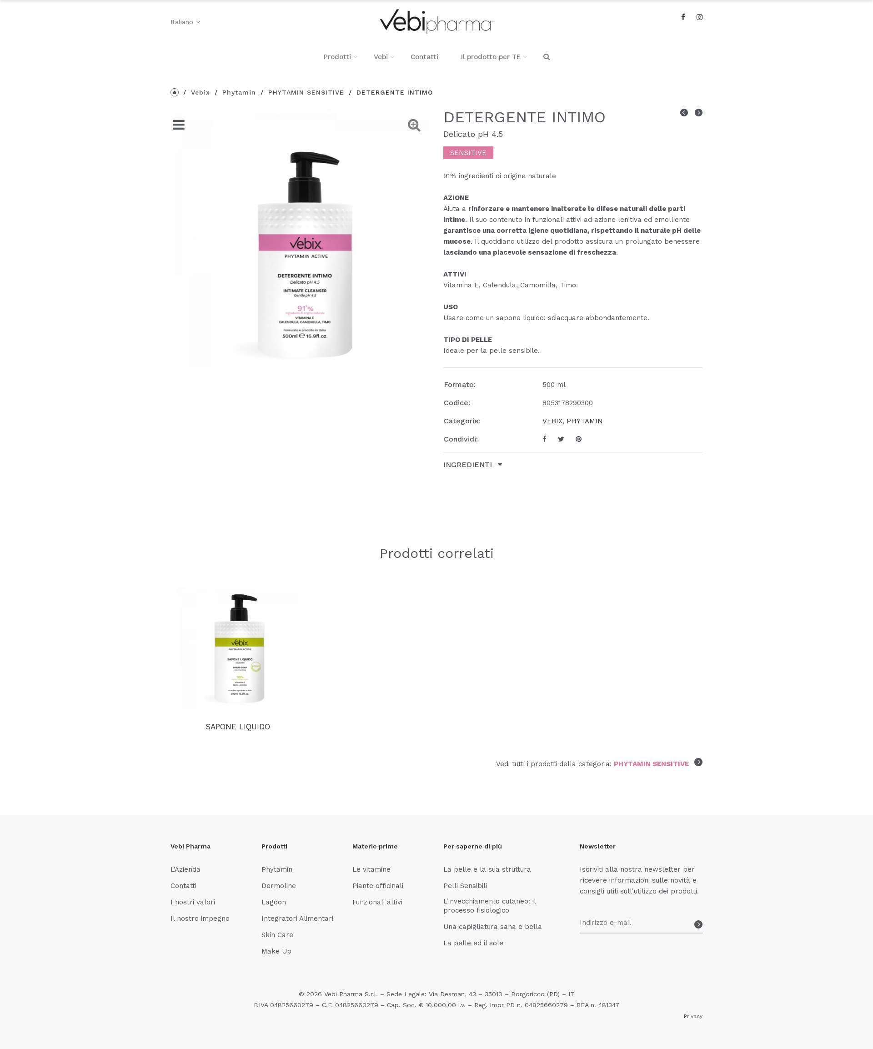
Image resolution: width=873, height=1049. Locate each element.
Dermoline (278, 886)
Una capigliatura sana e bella (492, 927)
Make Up (276, 951)
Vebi (381, 57)
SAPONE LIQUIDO (238, 726)
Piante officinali (377, 886)
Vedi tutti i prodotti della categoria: (592, 764)
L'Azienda (186, 869)
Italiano (182, 21)
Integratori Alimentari (297, 918)
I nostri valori (193, 902)
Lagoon (273, 902)
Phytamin (239, 92)
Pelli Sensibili (465, 886)
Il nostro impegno (200, 918)
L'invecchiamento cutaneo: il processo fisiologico (489, 905)
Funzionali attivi (377, 902)
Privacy (693, 1016)
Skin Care (277, 935)
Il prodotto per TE (491, 57)
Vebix (200, 92)
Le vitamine (371, 869)
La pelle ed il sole (473, 943)
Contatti (424, 57)
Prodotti (337, 57)
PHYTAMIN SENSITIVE (306, 92)
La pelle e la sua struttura (487, 869)
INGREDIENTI (468, 464)
